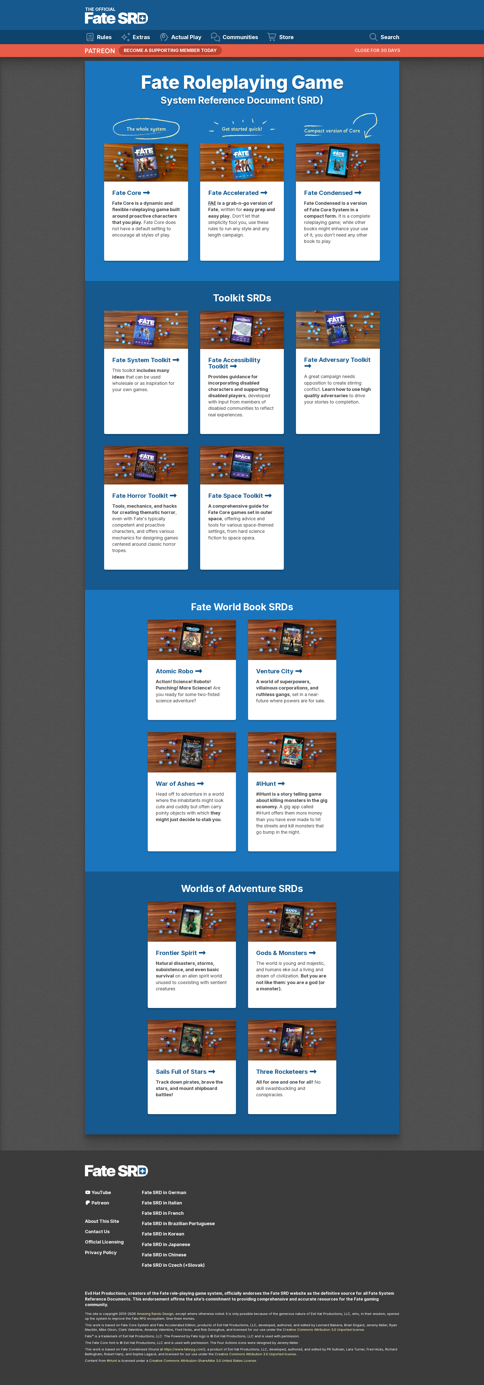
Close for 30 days (377, 50)
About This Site (102, 1221)
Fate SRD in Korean (163, 1233)
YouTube (100, 1192)
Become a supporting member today (170, 50)
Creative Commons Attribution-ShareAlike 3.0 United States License (202, 1361)
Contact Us (97, 1231)
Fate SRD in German (164, 1192)
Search (390, 37)
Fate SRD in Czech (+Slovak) (173, 1265)
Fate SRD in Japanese (166, 1244)
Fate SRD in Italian (162, 1202)
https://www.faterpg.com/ (184, 1349)
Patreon (99, 1202)
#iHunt (112, 1361)
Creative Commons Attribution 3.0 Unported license (323, 1330)
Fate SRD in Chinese (164, 1254)
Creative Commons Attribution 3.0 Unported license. (256, 1354)
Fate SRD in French (163, 1213)
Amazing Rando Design (155, 1314)
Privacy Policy (101, 1252)
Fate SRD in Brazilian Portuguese (178, 1223)
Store (286, 37)
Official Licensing (104, 1242)
